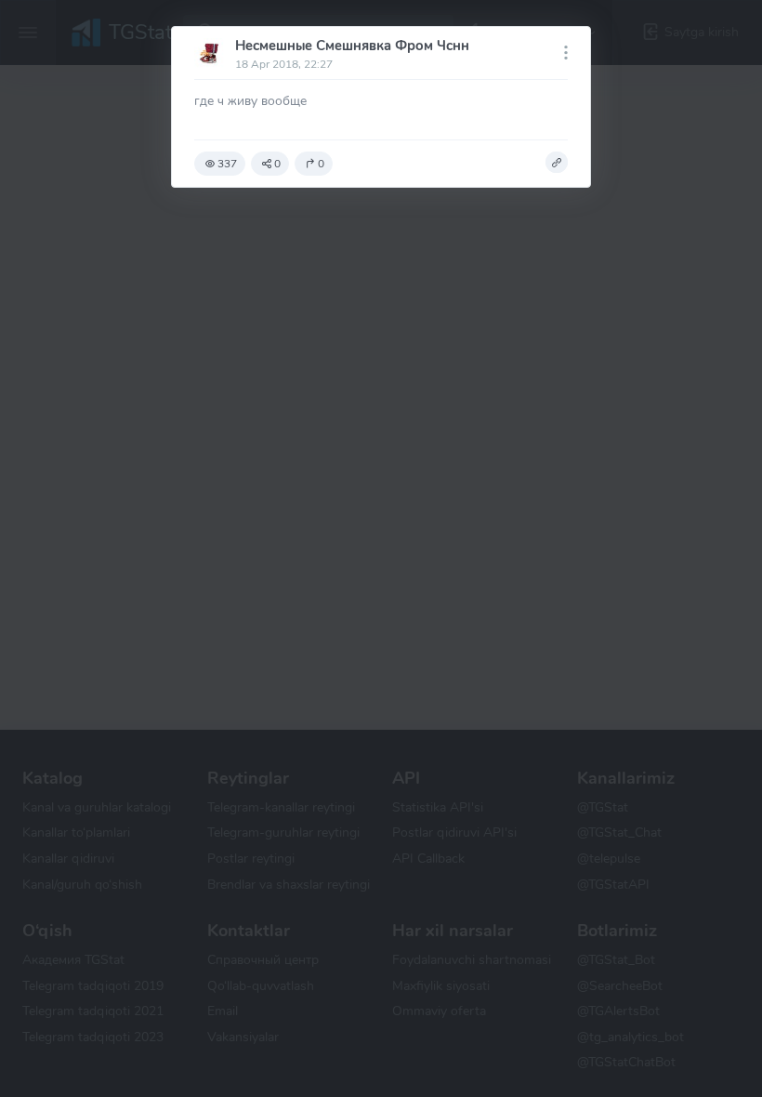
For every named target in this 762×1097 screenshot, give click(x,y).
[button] (556, 163)
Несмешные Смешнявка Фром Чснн (352, 45)
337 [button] (227, 163)
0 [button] (277, 163)
